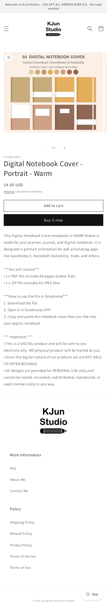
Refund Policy (21, 533)
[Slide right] (64, 147)
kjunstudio (47, 600)
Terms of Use (20, 567)
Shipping (9, 191)
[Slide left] (42, 147)
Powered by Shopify (63, 600)
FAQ (13, 468)
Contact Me (19, 491)
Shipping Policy (22, 522)
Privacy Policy (21, 545)
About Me (17, 479)
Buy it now (53, 220)
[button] (6, 28)
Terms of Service (23, 556)
